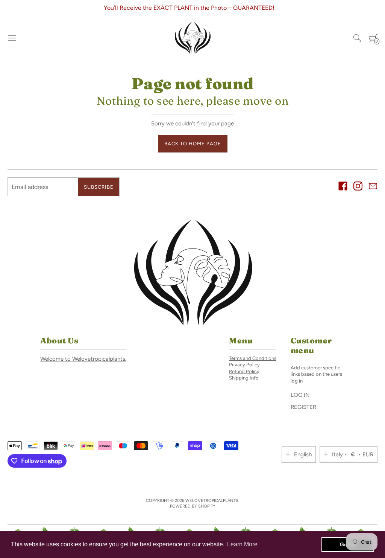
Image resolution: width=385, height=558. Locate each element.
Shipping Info (244, 378)
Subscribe (99, 187)
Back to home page (192, 143)
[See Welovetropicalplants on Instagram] (357, 186)
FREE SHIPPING (236, 7)
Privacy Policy (244, 364)
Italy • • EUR (352, 454)
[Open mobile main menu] (12, 38)
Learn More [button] (242, 544)
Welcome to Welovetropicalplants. (83, 358)
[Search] (357, 38)
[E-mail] (372, 186)
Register (303, 407)
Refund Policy (244, 371)
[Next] (374, 8)
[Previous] (11, 8)
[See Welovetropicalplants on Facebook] (342, 186)
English (303, 454)
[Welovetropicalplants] (192, 38)
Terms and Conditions (252, 358)
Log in (300, 395)
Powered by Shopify (192, 506)
